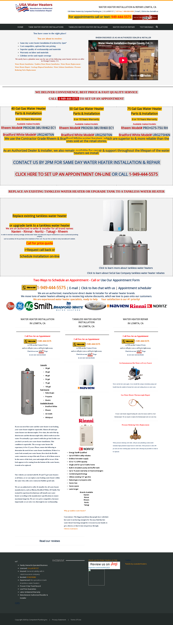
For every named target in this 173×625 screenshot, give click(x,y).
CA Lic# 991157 (33, 568)
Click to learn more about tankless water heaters (126, 267)
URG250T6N (86, 135)
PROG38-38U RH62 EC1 (28, 128)
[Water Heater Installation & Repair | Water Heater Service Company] (34, 7)
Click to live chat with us (149, 11)
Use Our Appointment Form (120, 280)
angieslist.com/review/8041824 (99, 568)
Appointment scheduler (134, 288)
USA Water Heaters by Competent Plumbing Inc (85, 11)
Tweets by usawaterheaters (136, 564)
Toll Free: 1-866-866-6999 (125, 11)
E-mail (137, 11)
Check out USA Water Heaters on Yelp (102, 560)
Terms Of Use (76, 620)
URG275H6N (144, 135)
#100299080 (31, 577)
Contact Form (43, 345)
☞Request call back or (39, 250)
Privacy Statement (59, 620)
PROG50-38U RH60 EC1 (86, 128)
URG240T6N (28, 134)
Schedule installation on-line (40, 256)
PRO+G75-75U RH (144, 128)
